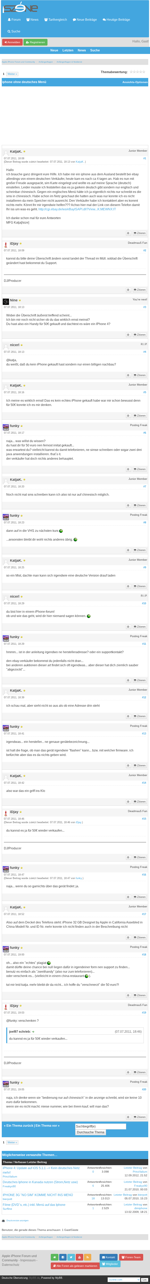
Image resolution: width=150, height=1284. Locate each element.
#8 (144, 522)
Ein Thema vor (46, 1125)
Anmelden (13, 42)
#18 (144, 954)
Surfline (7, 1208)
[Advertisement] (75, 115)
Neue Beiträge (86, 19)
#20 (144, 1089)
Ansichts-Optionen (135, 82)
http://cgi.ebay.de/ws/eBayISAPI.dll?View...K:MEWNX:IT (77, 209)
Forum (16, 19)
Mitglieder (111, 1263)
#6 (144, 433)
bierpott (7, 1199)
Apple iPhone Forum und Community (18, 62)
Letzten (67, 50)
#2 (144, 250)
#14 (144, 783)
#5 (144, 392)
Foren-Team (133, 1257)
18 (93, 1198)
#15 (144, 818)
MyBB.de (34, 1278)
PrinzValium (10, 1176)
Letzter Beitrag (133, 1167)
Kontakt (110, 1257)
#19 (144, 1012)
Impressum (28, 1260)
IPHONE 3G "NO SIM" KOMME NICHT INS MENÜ (38, 1195)
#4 (144, 352)
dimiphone (140, 1208)
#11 (144, 644)
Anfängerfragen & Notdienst (69, 62)
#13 (144, 733)
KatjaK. (80, 161)
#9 (144, 567)
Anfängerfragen (46, 62)
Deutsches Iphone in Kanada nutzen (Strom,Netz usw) (40, 1182)
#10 (144, 603)
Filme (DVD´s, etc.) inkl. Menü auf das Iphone (34, 1204)
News (34, 19)
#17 (144, 914)
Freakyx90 (9, 1186)
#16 (144, 874)
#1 (144, 158)
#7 (144, 486)
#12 (144, 697)
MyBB (58, 1278)
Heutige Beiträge (118, 19)
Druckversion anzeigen (17, 1220)
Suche (15, 31)
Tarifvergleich (57, 19)
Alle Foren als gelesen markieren (76, 1265)
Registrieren (37, 42)
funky (79, 878)
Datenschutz (10, 1264)
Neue (54, 50)
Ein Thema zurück (19, 1125)
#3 (144, 307)
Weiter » (12, 74)
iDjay (78, 822)
